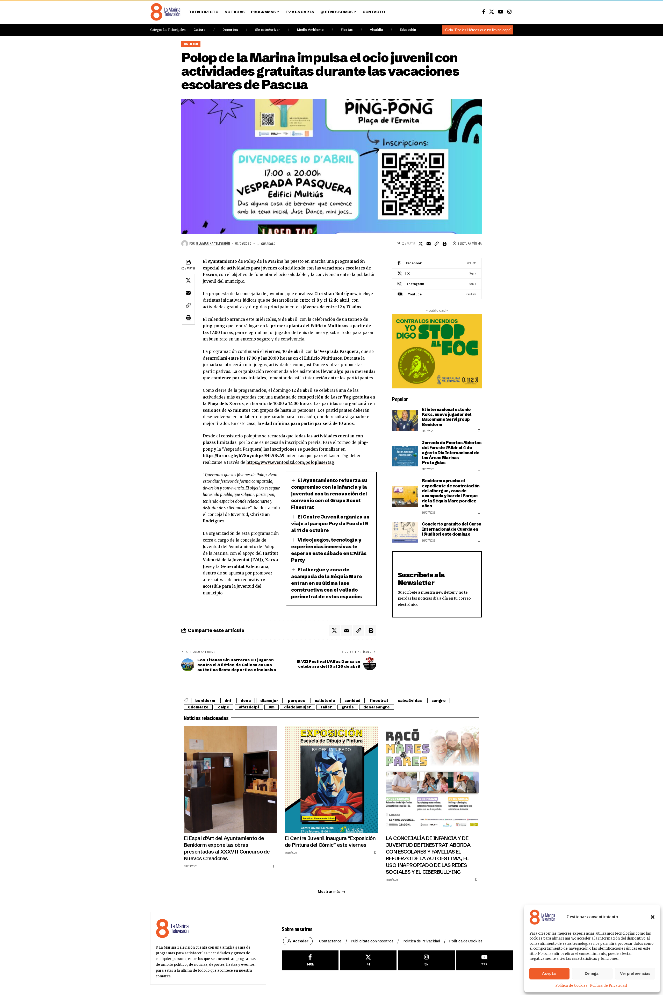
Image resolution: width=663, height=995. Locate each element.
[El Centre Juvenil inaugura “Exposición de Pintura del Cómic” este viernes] (331, 779)
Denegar (592, 973)
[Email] (428, 243)
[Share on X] (420, 243)
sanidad (352, 700)
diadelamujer (297, 707)
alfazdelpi (249, 707)
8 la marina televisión (213, 243)
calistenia (325, 700)
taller (326, 707)
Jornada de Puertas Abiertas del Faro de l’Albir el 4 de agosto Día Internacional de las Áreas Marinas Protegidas (451, 452)
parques (296, 700)
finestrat (379, 700)
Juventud (191, 44)
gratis (348, 707)
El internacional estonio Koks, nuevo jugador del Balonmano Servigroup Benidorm (446, 417)
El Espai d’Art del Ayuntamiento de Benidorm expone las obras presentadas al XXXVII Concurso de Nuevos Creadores (227, 848)
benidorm (205, 700)
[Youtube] (437, 294)
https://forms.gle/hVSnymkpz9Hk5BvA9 (243, 455)
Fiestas (347, 30)
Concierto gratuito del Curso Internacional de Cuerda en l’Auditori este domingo (451, 529)
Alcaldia (376, 30)
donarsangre (376, 707)
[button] (652, 917)
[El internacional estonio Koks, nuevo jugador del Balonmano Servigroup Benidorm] (405, 420)
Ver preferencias (635, 973)
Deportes (230, 30)
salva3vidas (410, 700)
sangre (438, 700)
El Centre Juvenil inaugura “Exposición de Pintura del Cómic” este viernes (330, 841)
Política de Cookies (571, 985)
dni (228, 700)
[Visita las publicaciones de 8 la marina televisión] (184, 243)
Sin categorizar (267, 30)
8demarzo (198, 707)
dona (246, 700)
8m (272, 707)
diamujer (269, 700)
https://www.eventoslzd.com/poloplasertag (290, 462)
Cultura (199, 30)
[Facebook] (483, 12)
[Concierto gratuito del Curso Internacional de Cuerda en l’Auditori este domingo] (405, 532)
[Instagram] (509, 12)
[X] (491, 12)
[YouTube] (501, 12)
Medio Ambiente (310, 30)
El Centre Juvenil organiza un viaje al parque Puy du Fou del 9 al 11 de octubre (330, 523)
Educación (408, 30)
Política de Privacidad (608, 985)
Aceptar (549, 973)
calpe (223, 707)
